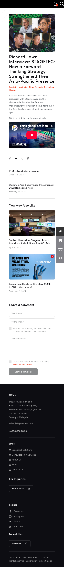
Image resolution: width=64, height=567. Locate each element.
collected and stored (22, 364)
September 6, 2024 (17, 291)
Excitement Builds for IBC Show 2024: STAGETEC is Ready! (30, 285)
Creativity (13, 87)
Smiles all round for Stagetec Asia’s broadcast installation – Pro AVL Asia (30, 242)
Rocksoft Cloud (45, 560)
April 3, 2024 (15, 247)
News (31, 87)
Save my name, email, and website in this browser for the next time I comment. (32, 330)
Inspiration (23, 87)
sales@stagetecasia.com (21, 423)
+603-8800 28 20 (18, 431)
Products (39, 87)
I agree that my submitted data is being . (31, 363)
